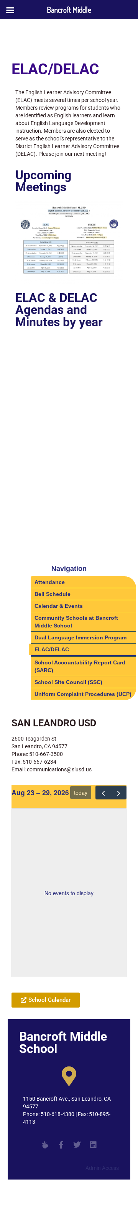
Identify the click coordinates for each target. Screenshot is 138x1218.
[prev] (103, 792)
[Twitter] (77, 1145)
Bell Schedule (52, 594)
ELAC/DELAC (51, 649)
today (80, 792)
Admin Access (102, 1168)
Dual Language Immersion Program (80, 637)
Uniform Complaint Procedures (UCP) (82, 694)
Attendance (49, 582)
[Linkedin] (93, 1145)
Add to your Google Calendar (55, 981)
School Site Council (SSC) (68, 682)
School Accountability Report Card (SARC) (79, 666)
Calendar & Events (58, 606)
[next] (119, 792)
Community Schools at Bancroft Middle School (76, 622)
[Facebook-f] (61, 1145)
